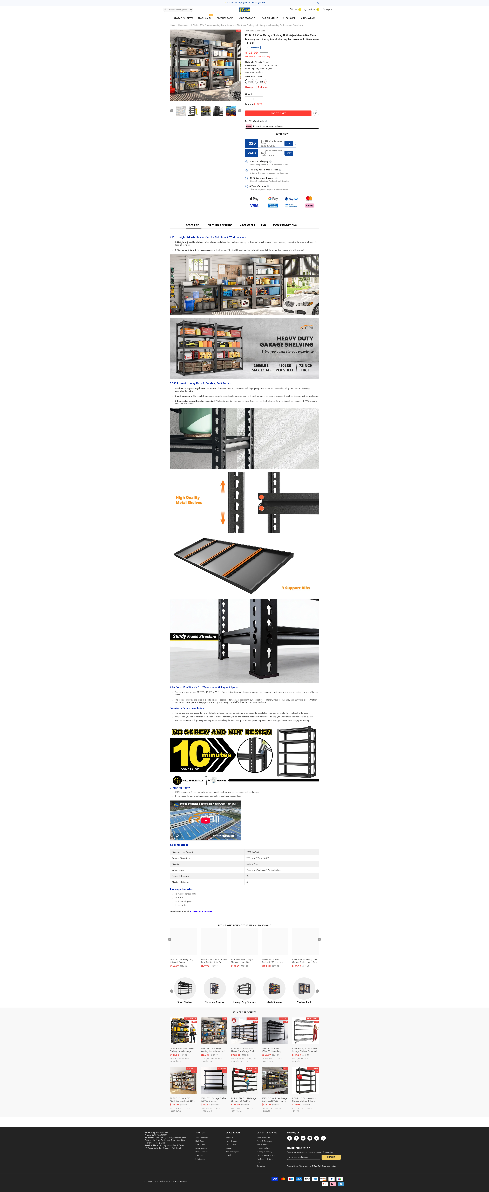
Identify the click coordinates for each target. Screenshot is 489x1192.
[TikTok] (309, 1138)
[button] (178, 10)
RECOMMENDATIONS (285, 225)
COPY (289, 143)
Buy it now (282, 134)
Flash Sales (183, 25)
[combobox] (176, 10)
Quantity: (249, 94)
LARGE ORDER (247, 225)
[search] (191, 10)
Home (172, 25)
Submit (331, 1157)
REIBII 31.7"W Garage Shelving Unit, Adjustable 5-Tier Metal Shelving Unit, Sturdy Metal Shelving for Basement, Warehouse (213, 1050)
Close (318, 3)
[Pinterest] (303, 1138)
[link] (316, 113)
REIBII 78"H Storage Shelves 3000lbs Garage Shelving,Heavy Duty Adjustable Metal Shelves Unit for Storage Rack (214, 1099)
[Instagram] (296, 1138)
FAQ (263, 225)
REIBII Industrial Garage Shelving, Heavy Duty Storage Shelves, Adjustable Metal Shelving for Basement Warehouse (244, 961)
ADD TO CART (278, 113)
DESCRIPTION (193, 225)
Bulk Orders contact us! (327, 1166)
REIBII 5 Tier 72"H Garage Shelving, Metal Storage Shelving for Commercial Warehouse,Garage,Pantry (182, 1050)
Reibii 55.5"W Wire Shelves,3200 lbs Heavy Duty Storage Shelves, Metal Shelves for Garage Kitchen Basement (274, 961)
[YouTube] (316, 1138)
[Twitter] (323, 1138)
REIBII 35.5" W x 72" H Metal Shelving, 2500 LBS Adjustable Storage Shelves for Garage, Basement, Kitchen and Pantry (182, 1099)
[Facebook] (289, 1138)
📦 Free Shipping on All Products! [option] (244, 2)
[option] (205, 65)
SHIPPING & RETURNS (220, 225)
